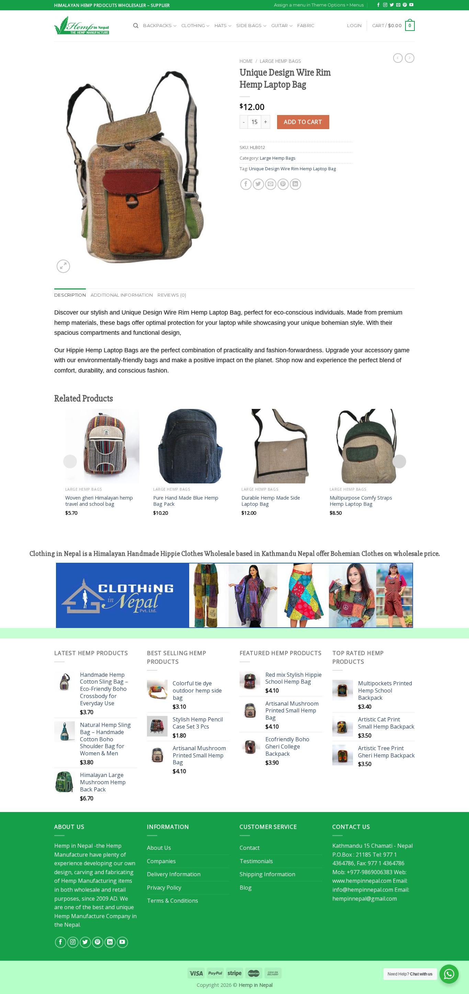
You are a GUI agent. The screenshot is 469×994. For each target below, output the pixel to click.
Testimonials (256, 861)
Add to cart (303, 122)
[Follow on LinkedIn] (110, 942)
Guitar (279, 25)
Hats (221, 25)
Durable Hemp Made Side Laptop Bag (270, 501)
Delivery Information (174, 874)
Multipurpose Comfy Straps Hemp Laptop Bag (361, 501)
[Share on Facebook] (246, 184)
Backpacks (157, 25)
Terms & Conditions (172, 900)
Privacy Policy (164, 887)
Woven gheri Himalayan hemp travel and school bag (99, 501)
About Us (159, 848)
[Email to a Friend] (270, 184)
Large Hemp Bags (280, 61)
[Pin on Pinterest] (283, 184)
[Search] (135, 25)
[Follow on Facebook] (378, 5)
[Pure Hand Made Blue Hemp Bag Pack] (190, 446)
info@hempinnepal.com (362, 889)
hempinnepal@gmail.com (364, 898)
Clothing (193, 25)
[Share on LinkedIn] (295, 184)
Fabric (305, 25)
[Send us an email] (398, 5)
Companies (161, 861)
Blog (246, 887)
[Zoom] (63, 266)
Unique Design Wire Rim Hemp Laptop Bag (292, 168)
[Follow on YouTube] (411, 5)
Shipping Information (267, 874)
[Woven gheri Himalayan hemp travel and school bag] (102, 446)
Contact (250, 848)
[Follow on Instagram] (385, 5)
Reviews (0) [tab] (172, 295)
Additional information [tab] (122, 295)
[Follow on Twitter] (392, 5)
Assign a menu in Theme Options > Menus (319, 5)
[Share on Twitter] (258, 184)
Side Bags (249, 25)
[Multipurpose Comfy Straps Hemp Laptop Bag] (367, 446)
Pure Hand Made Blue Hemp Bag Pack (185, 501)
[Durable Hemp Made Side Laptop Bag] (278, 446)
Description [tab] (70, 295)
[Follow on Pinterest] (405, 5)
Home (246, 61)
